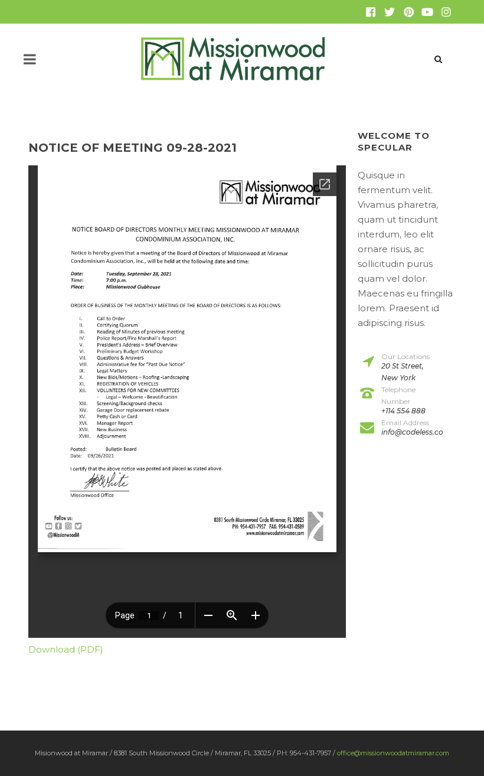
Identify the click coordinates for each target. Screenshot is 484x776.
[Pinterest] (408, 12)
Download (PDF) (65, 649)
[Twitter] (389, 12)
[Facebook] (370, 12)
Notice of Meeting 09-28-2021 (132, 148)
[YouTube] (427, 12)
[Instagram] (446, 12)
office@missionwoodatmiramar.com (393, 753)
